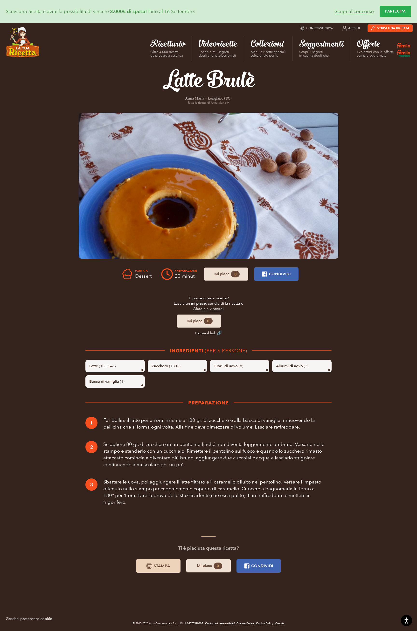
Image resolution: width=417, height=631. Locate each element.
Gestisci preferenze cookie (29, 618)
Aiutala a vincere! (208, 308)
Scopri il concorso (354, 11)
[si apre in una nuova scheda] (208, 186)
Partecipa (395, 11)
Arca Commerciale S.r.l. (163, 623)
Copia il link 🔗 (208, 333)
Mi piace (225, 274)
